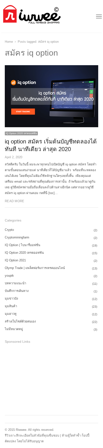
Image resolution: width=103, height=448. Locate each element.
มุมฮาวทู (11, 314)
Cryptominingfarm (17, 237)
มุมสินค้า (11, 306)
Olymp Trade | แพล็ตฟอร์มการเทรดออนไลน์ (35, 268)
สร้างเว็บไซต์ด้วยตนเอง (20, 321)
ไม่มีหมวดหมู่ (14, 329)
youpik (9, 275)
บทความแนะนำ (15, 283)
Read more (14, 201)
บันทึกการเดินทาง (17, 291)
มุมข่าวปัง (11, 298)
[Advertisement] (41, 378)
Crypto (9, 230)
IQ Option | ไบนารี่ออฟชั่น (22, 245)
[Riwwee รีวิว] (31, 16)
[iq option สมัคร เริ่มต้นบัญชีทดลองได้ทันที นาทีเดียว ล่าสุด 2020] (51, 68)
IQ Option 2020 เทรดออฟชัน (21, 133)
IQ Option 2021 (15, 260)
